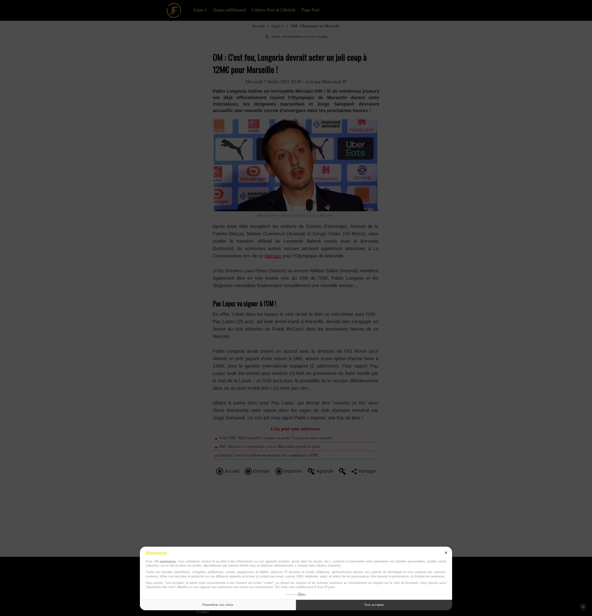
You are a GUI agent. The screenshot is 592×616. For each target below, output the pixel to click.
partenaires (168, 561)
